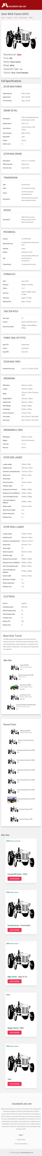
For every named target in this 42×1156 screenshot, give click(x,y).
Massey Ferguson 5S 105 (25, 675)
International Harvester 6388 (26, 780)
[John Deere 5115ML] (15, 687)
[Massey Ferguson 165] (14, 819)
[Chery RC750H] (15, 667)
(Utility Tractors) (14, 892)
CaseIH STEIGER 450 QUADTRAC (26, 705)
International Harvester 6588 (26, 790)
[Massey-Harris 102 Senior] (13, 741)
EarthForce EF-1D (25, 695)
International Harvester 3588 (26, 760)
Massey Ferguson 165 (25, 819)
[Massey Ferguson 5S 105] (13, 677)
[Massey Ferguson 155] (14, 809)
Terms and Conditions (21, 1144)
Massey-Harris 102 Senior (26, 740)
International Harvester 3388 (26, 750)
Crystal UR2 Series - (15, 874)
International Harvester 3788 (26, 770)
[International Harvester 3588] (12, 761)
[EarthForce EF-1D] (15, 697)
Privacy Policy (21, 1139)
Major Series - (13, 977)
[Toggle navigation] (39, 5)
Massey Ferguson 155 (25, 809)
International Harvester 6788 (26, 799)
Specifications (14, 879)
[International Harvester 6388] (12, 781)
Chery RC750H (24, 665)
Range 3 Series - (14, 1028)
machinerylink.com (27, 1152)
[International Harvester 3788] (12, 771)
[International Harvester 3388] (12, 751)
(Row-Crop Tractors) (15, 841)
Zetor (19, 54)
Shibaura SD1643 (25, 730)
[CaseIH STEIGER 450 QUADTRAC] (11, 707)
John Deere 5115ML (25, 685)
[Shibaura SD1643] (15, 732)
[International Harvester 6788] (12, 800)
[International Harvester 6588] (12, 791)
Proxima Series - (14, 925)
